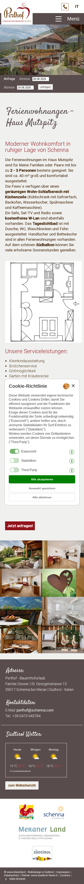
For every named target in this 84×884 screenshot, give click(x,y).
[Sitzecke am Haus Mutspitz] (21, 650)
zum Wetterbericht (22, 785)
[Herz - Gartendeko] (63, 594)
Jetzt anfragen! (20, 526)
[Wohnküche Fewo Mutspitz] (63, 566)
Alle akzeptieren (42, 479)
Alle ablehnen (42, 497)
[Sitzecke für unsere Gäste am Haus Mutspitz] (21, 566)
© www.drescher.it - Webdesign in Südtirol (29, 872)
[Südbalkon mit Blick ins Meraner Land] (21, 622)
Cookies (65, 875)
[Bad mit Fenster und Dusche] (63, 622)
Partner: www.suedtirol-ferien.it (39, 875)
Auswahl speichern (42, 488)
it (77, 6)
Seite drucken (17, 878)
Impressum (63, 872)
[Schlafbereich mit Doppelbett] (21, 594)
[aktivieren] (14, 460)
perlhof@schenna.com (35, 710)
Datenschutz (11, 875)
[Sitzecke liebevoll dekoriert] (63, 650)
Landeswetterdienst (21, 771)
